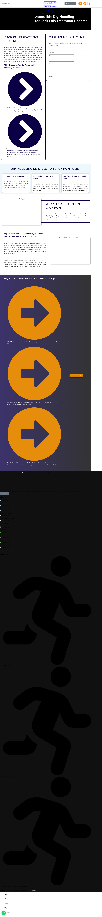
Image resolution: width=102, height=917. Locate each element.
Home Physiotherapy (49, 10)
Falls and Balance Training (50, 6)
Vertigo (46, 7)
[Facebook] (89, 3)
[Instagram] (80, 3)
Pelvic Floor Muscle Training (7, 518)
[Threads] (84, 3)
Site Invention (32, 890)
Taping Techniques (48, 3)
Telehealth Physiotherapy (50, 1)
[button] (4, 493)
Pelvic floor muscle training (50, 2)
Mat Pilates (2, 503)
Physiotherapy (3, 508)
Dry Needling (47, 5)
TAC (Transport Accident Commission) (53, 9)
